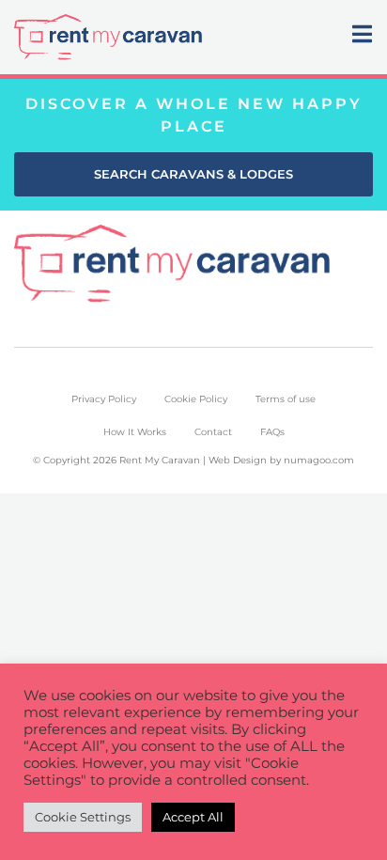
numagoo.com (319, 460)
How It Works (134, 432)
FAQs (272, 432)
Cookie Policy (195, 399)
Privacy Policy (103, 399)
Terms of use (285, 399)
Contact (213, 432)
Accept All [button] (193, 816)
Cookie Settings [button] (83, 816)
